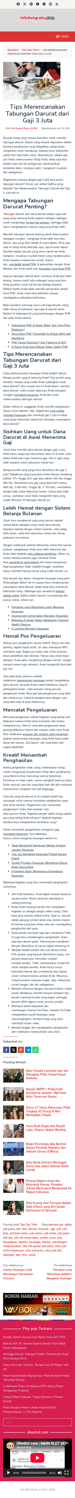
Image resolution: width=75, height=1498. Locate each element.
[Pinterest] (31, 4)
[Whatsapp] (35, 1050)
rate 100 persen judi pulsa (38, 1246)
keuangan (35, 1242)
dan (18, 1229)
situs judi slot (53, 1250)
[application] (37, 1458)
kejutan (23, 1242)
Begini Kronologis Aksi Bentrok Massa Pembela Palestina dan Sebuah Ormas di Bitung (46, 1147)
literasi (46, 1242)
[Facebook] (18, 4)
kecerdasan (10, 1242)
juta (59, 1237)
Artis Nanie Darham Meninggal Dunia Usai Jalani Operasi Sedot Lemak (47, 1166)
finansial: (43, 1229)
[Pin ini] (21, 1050)
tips (18, 1255)
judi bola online (19, 1233)
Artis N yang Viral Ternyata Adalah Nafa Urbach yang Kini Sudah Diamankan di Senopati (48, 1206)
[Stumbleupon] (44, 4)
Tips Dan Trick (28, 1224)
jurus (53, 1237)
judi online (50, 1233)
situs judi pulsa (34, 1250)
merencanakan (12, 1246)
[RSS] (57, 4)
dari (24, 1229)
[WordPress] (50, 4)
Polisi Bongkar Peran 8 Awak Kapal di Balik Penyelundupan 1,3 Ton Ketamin (29, 1409)
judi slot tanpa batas (26, 1237)
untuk (32, 1255)
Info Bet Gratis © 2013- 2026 (37, 1489)
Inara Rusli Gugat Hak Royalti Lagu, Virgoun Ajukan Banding (46, 1128)
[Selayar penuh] (66, 1473)
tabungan (8, 1255)
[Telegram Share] (28, 1050)
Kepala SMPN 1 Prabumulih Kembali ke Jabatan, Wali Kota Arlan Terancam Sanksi (46, 1092)
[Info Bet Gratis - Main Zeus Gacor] (37, 17)
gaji (53, 1229)
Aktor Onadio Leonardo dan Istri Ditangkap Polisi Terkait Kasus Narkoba (47, 1074)
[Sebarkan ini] (6, 1050)
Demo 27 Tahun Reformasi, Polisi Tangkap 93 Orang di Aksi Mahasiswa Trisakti (48, 1111)
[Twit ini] (13, 1050)
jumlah (44, 1237)
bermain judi (56, 1224)
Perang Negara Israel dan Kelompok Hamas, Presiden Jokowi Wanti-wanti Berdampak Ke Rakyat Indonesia (48, 1186)
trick (24, 1255)
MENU (65, 36)
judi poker (63, 1233)
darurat (32, 1229)
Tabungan (9, 214)
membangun (59, 1242)
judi (59, 1229)
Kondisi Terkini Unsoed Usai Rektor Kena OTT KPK (34, 1337)
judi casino (35, 1233)
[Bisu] (60, 1473)
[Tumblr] (37, 4)
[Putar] (8, 1473)
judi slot (7, 1237)
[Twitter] (24, 4)
